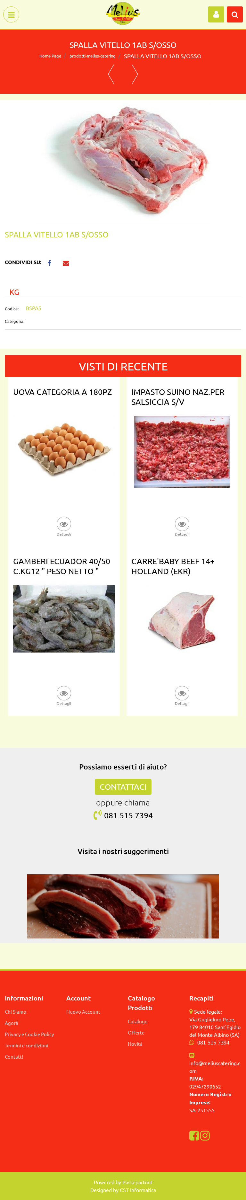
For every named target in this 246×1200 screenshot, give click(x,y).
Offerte (136, 1032)
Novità (135, 1044)
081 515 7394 (213, 1042)
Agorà (11, 1023)
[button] (123, 162)
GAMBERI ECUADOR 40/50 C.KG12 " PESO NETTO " (61, 566)
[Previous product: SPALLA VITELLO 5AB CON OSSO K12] (111, 74)
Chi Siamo (15, 1012)
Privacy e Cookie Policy (29, 1034)
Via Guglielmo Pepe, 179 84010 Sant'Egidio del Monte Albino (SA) (215, 1027)
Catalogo (138, 1021)
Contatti (14, 1056)
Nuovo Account (83, 1012)
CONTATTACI (123, 787)
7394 (144, 815)
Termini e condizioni (26, 1045)
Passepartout (137, 1182)
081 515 (119, 815)
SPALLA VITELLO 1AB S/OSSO (162, 55)
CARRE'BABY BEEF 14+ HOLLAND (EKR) (173, 566)
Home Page (50, 55)
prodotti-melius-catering (93, 55)
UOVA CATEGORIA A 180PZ (62, 392)
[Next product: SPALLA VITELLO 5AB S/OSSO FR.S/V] (135, 74)
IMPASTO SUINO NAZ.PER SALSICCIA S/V (178, 397)
